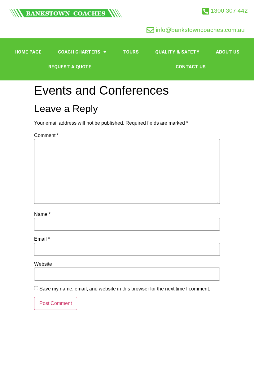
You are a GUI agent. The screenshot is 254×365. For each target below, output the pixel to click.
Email (42, 239)
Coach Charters (79, 52)
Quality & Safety (177, 52)
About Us (227, 52)
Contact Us (191, 67)
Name (42, 214)
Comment (46, 135)
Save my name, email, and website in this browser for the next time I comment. (124, 288)
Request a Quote (69, 67)
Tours (131, 52)
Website (43, 264)
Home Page (28, 52)
